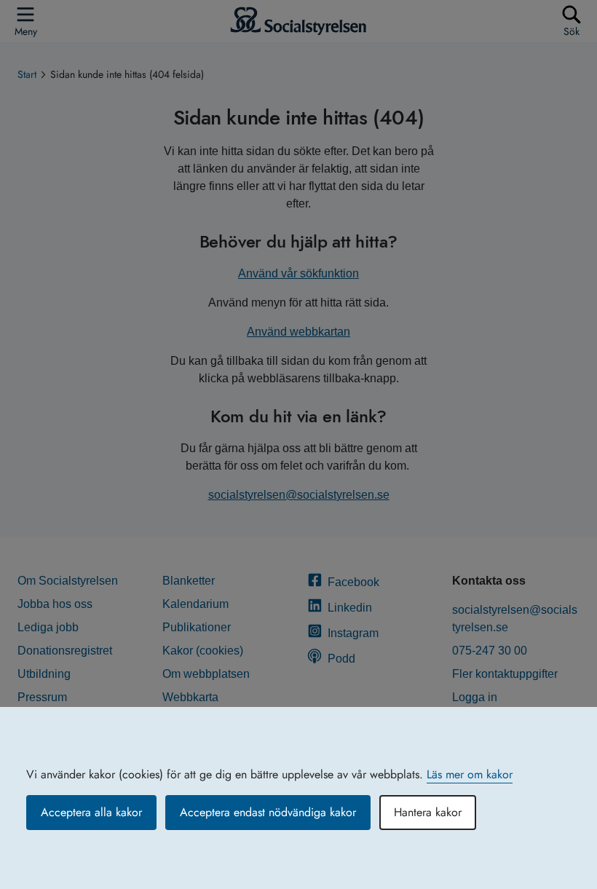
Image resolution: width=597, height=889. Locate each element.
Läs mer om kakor (470, 774)
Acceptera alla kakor (91, 812)
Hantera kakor (428, 812)
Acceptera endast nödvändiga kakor (268, 812)
